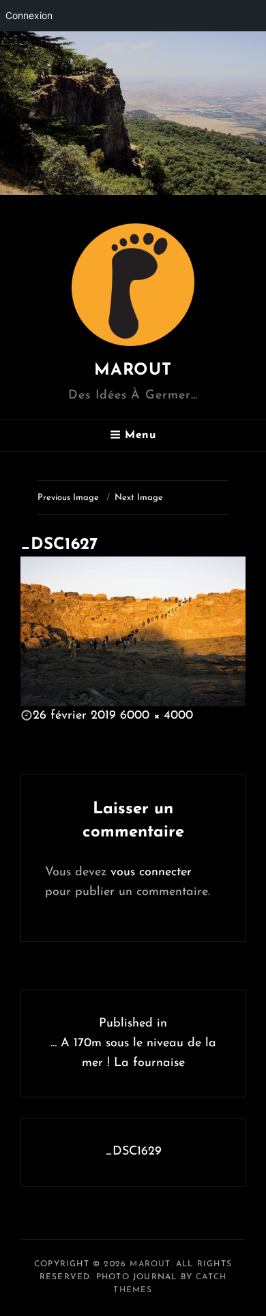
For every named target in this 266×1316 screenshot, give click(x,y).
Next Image (139, 497)
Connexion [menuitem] (29, 15)
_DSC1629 (133, 1152)
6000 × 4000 (156, 716)
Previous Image (68, 497)
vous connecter (151, 872)
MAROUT (133, 370)
